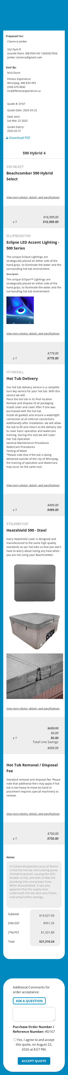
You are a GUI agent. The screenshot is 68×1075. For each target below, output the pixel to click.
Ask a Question (29, 1001)
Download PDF (19, 137)
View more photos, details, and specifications (33, 197)
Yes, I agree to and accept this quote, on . (35, 1044)
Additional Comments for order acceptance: (31, 989)
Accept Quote (34, 1061)
